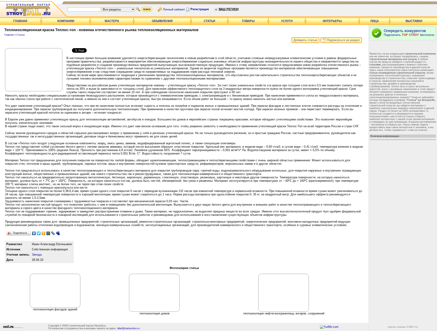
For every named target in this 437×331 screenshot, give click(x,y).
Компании (65, 21)
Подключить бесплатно (409, 33)
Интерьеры (332, 21)
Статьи (209, 21)
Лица (374, 21)
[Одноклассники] (43, 233)
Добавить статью (305, 40)
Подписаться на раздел (343, 40)
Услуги (286, 21)
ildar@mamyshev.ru (128, 328)
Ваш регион (229, 9)
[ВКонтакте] (34, 233)
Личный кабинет (174, 9)
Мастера (112, 21)
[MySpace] (58, 233)
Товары (248, 21)
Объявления (162, 21)
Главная (20, 21)
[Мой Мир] (48, 233)
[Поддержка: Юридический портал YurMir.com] (329, 327)
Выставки (414, 21)
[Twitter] (38, 233)
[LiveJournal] (53, 233)
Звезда (37, 254)
